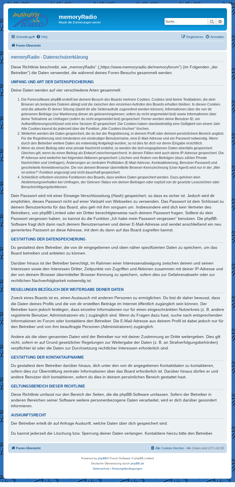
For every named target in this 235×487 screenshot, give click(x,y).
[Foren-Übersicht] (34, 18)
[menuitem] (42, 36)
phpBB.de (137, 463)
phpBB (102, 458)
